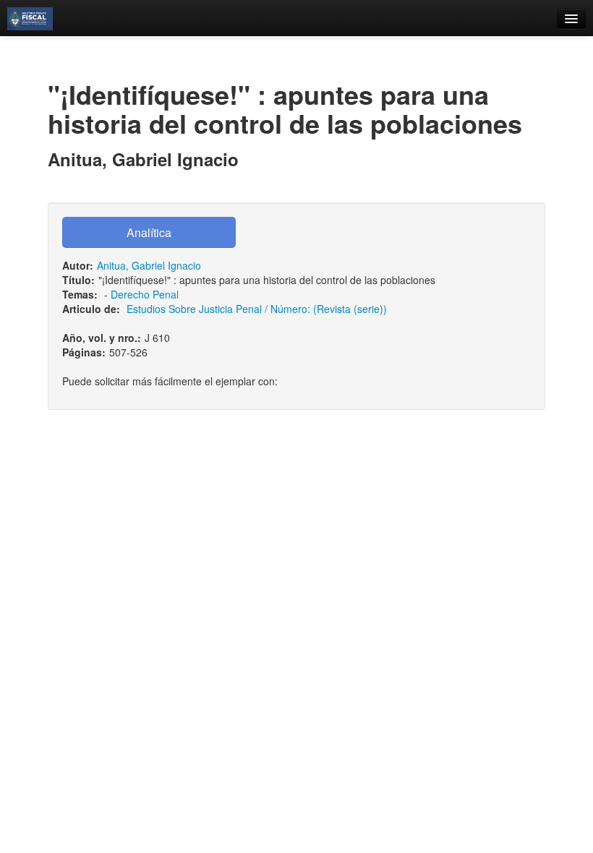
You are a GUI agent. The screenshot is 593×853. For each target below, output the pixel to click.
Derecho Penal (145, 294)
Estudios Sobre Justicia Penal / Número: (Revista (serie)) (257, 308)
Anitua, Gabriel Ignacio (149, 265)
